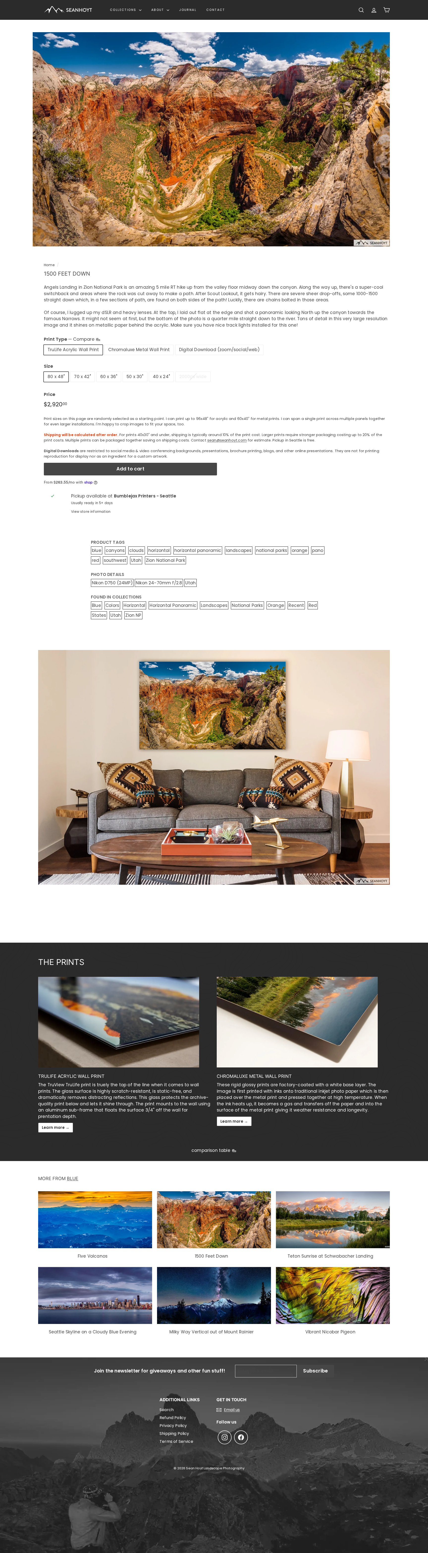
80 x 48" (56, 377)
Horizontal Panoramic (173, 605)
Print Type (70, 339)
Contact (215, 10)
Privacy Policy (173, 1425)
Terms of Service (176, 1441)
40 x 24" (161, 377)
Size (48, 366)
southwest (115, 560)
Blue (96, 605)
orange (300, 550)
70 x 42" (82, 377)
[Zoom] (211, 139)
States (99, 615)
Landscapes (214, 605)
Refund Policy (173, 1418)
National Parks (247, 605)
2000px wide (193, 377)
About (158, 10)
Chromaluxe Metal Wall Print (139, 350)
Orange (276, 605)
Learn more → (55, 1127)
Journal (187, 10)
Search (167, 1410)
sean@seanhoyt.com (227, 440)
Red (313, 605)
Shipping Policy (174, 1433)
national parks (271, 550)
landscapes (239, 550)
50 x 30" (135, 377)
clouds (136, 550)
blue (96, 550)
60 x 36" (108, 377)
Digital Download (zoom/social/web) (219, 350)
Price (49, 394)
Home (49, 264)
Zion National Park (165, 560)
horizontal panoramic (197, 550)
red (95, 560)
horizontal (159, 550)
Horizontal (134, 605)
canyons (115, 550)
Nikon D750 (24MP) (112, 583)
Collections (124, 10)
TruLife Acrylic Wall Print (73, 350)
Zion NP (133, 615)
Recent (296, 605)
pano (317, 550)
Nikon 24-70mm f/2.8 (159, 583)
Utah (136, 560)
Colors (112, 605)
